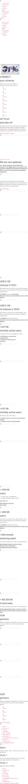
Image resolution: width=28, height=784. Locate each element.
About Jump (6, 3)
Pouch (4, 6)
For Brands (5, 5)
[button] (14, 10)
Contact (5, 8)
